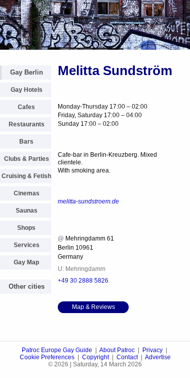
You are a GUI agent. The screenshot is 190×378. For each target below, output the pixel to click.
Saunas (26, 210)
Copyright (95, 357)
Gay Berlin (26, 72)
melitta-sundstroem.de (88, 201)
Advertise (158, 357)
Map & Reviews (93, 307)
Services (27, 245)
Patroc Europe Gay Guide (57, 350)
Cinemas (27, 193)
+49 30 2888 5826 (83, 280)
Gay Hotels (27, 89)
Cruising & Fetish (26, 176)
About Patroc (117, 350)
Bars (26, 141)
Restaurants (27, 124)
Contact (127, 357)
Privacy (152, 350)
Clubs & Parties (26, 158)
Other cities (27, 286)
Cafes (26, 107)
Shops (26, 227)
